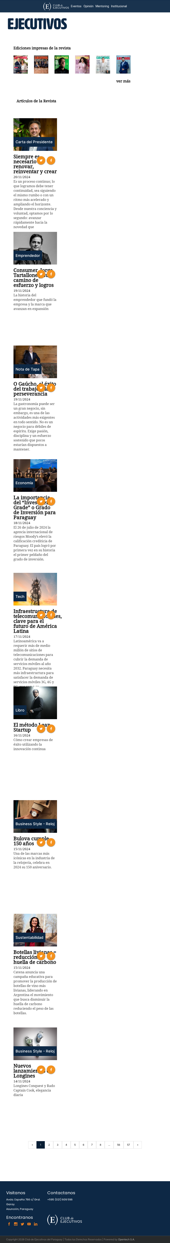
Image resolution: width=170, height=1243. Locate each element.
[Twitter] (22, 1224)
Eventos (76, 6)
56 (118, 1144)
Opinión (89, 6)
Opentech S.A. (126, 1239)
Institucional (119, 6)
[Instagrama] (15, 1224)
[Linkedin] (35, 1224)
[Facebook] (9, 1224)
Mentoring (102, 6)
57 (128, 1144)
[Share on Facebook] (51, 160)
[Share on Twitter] (41, 160)
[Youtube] (29, 1224)
